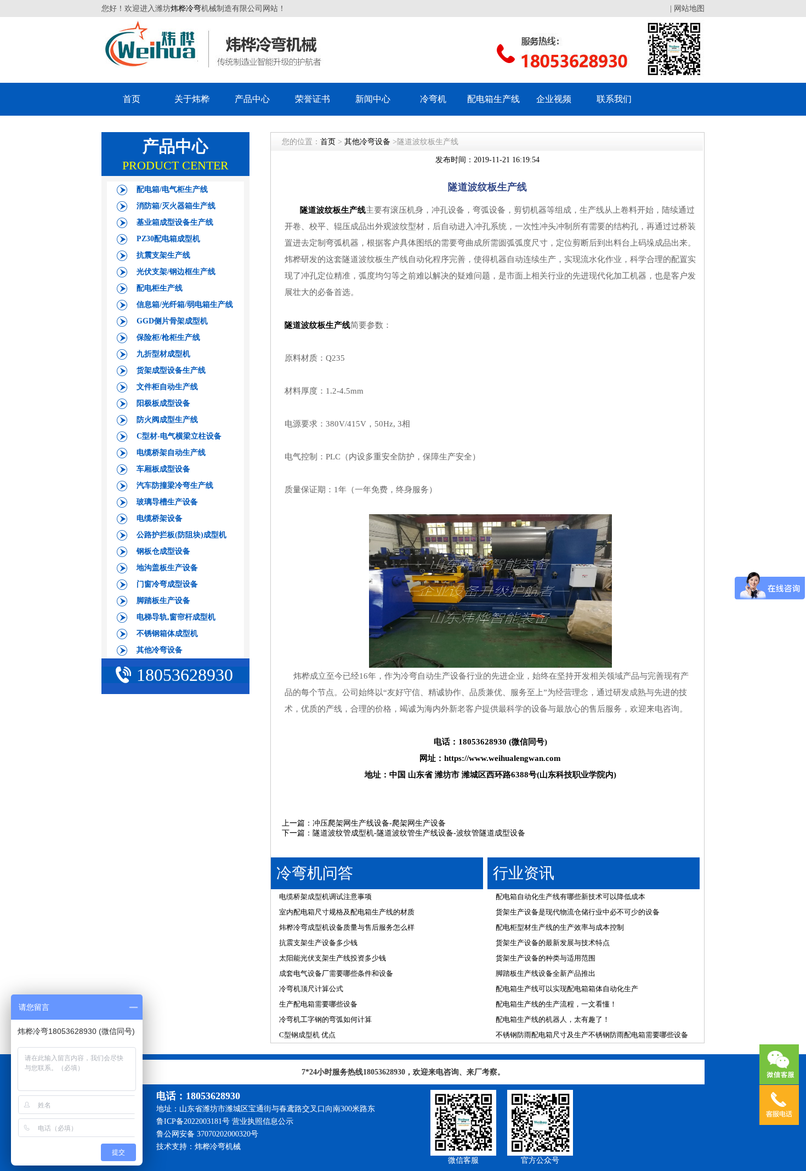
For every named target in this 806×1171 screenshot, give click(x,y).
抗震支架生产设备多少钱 (318, 943)
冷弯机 (433, 99)
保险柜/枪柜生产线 (168, 337)
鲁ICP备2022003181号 (193, 1121)
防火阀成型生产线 (167, 420)
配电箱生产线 (493, 99)
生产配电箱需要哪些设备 (318, 1004)
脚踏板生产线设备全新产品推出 (545, 973)
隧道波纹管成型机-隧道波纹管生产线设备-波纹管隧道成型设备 (419, 833)
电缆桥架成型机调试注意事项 (325, 897)
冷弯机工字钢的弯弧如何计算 (325, 1019)
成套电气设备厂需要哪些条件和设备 (336, 973)
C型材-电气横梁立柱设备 (179, 436)
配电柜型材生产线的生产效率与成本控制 (560, 927)
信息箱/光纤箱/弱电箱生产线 (185, 304)
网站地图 (689, 8)
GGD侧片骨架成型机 (172, 321)
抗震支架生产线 (163, 255)
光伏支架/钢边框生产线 (176, 272)
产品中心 (252, 99)
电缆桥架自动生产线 (171, 452)
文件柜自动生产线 (167, 387)
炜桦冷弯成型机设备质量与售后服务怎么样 (347, 927)
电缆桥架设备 (160, 518)
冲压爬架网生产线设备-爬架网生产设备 (379, 823)
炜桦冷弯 (186, 8)
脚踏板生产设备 (163, 600)
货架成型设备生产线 (171, 370)
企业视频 (553, 99)
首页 (131, 99)
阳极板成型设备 (163, 403)
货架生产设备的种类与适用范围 (545, 958)
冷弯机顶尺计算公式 (311, 989)
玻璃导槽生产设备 (167, 502)
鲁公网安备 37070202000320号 (207, 1134)
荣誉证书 (312, 99)
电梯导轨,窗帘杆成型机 (176, 617)
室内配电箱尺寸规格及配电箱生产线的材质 (347, 912)
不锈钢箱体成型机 (167, 633)
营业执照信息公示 (262, 1121)
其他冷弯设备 (160, 650)
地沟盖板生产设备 (167, 568)
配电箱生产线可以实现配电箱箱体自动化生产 (567, 989)
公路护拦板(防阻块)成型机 (181, 535)
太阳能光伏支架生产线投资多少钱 (332, 958)
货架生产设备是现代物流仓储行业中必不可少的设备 (578, 912)
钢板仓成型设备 (163, 551)
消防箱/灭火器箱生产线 (176, 206)
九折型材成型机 (163, 354)
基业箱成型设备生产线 (175, 222)
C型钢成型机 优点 (307, 1035)
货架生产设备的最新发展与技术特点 (553, 943)
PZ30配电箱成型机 (168, 239)
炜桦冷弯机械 (218, 1146)
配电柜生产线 (160, 288)
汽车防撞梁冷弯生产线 (175, 485)
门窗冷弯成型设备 (167, 584)
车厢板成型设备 (163, 469)
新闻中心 (372, 99)
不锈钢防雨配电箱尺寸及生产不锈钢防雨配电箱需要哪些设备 (592, 1035)
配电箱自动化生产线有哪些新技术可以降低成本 (570, 897)
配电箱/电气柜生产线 (172, 189)
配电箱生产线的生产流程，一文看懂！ (556, 1004)
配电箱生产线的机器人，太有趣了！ (553, 1019)
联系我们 (614, 99)
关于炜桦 (191, 99)
